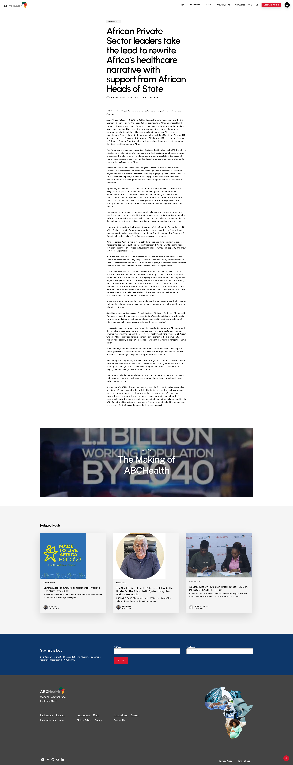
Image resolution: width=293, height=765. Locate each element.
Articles (134, 715)
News (61, 720)
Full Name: (118, 647)
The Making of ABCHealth (146, 462)
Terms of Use (244, 761)
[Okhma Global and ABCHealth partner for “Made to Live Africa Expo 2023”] (73, 573)
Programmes (83, 715)
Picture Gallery (84, 720)
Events (98, 720)
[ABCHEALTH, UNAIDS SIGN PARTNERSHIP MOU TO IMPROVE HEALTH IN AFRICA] (219, 573)
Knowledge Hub (48, 720)
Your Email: (190, 647)
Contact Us (119, 720)
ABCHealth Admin (119, 97)
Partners (60, 715)
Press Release (113, 22)
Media (96, 715)
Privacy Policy (225, 761)
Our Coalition (46, 715)
